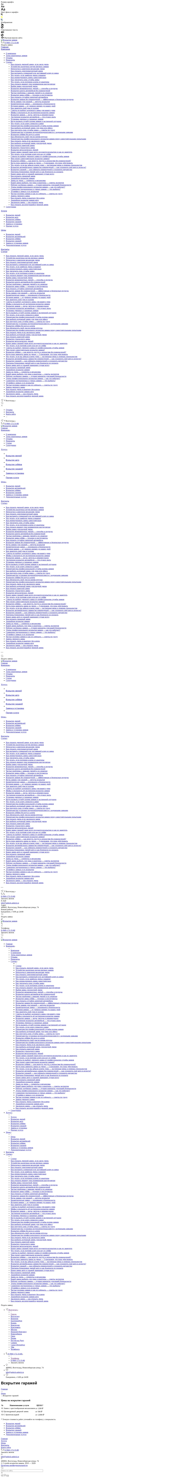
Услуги (4, 211)
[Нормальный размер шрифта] (2, 7)
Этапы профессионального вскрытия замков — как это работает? (38, 187)
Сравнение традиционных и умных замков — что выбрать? (35, 189)
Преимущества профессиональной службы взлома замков (35, 126)
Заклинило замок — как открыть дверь (27, 202)
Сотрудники (11, 207)
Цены (3, 230)
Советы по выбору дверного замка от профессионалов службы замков (40, 156)
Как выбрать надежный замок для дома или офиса (31, 128)
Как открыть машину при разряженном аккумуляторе (33, 84)
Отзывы (9, 58)
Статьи (9, 62)
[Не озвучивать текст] (2, 36)
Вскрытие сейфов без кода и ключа (25, 134)
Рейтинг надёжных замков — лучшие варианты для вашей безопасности (41, 185)
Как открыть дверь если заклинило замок (28, 141)
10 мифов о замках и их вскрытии (25, 191)
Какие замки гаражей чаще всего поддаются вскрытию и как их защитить (41, 152)
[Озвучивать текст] (2, 33)
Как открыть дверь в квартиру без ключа (28, 198)
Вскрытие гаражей (13, 222)
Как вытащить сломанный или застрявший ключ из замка (35, 73)
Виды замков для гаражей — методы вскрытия (30, 102)
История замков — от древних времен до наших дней (33, 106)
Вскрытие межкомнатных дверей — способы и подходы (34, 88)
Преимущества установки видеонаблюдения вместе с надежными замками (42, 132)
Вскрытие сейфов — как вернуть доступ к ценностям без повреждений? (41, 161)
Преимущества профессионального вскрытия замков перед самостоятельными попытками (48, 139)
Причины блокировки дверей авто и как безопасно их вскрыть (37, 172)
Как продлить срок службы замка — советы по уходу (33, 130)
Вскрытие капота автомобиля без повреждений (30, 91)
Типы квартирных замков (16, 56)
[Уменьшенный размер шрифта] (2, 4)
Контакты (5, 249)
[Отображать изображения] (2, 25)
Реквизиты (10, 60)
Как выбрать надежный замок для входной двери (31, 143)
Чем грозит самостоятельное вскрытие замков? (30, 159)
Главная (5, 47)
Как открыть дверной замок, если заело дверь (30, 64)
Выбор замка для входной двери (24, 86)
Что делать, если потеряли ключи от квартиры (30, 82)
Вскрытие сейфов (13, 219)
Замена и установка (14, 224)
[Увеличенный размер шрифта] (3, 10)
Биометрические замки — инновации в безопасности (33, 104)
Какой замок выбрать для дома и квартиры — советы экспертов (37, 183)
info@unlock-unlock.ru (10, 903)
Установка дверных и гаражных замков (27, 119)
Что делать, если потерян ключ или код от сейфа (31, 154)
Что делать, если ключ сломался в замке (27, 123)
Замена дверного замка (20, 196)
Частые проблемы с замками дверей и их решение (31, 93)
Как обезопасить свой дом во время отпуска (29, 137)
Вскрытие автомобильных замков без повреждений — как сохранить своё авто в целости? (48, 167)
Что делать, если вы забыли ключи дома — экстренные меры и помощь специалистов (46, 165)
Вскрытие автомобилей (15, 236)
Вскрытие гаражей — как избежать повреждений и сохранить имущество (41, 169)
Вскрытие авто (12, 217)
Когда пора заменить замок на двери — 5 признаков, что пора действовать (42, 163)
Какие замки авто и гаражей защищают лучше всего (32, 174)
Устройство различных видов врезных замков (30, 66)
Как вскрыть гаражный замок (23, 176)
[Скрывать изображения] (2, 28)
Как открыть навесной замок (23, 145)
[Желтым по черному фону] (1, 17)
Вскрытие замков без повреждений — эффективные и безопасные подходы (42, 99)
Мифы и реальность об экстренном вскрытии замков (33, 113)
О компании (11, 53)
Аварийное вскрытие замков (23, 178)
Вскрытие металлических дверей (24, 150)
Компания (5, 49)
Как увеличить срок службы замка (25, 80)
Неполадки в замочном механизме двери (28, 69)
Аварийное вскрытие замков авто (25, 200)
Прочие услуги (12, 226)
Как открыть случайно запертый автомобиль (29, 97)
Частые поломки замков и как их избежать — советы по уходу (37, 194)
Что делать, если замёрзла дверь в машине (28, 75)
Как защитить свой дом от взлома (25, 108)
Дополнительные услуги (16, 245)
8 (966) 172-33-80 (12, 43)
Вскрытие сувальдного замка (23, 148)
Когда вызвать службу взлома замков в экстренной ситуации (36, 121)
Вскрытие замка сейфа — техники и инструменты (32, 95)
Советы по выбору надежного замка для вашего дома (33, 110)
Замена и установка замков (17, 243)
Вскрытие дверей (13, 215)
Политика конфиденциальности (14, 1465)
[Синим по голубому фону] (1, 20)
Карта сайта (6, 1447)
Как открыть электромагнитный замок (27, 71)
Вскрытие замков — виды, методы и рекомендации (32, 115)
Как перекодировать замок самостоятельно (28, 77)
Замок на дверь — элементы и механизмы (28, 180)
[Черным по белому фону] (1, 15)
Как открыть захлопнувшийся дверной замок (29, 205)
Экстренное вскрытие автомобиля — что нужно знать (33, 117)
